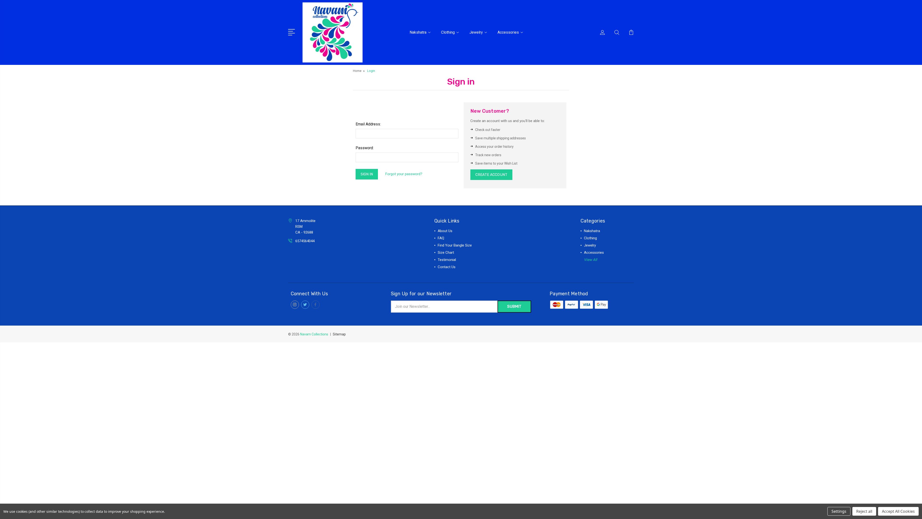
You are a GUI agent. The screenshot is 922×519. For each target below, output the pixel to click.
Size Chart (446, 252)
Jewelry (476, 32)
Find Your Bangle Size (455, 245)
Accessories (508, 32)
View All (590, 260)
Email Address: (368, 124)
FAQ (441, 238)
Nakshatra (418, 32)
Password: (365, 148)
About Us (445, 231)
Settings (838, 511)
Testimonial (447, 260)
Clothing (448, 32)
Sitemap (339, 334)
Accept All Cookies (898, 511)
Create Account (491, 175)
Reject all (864, 511)
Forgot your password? (403, 174)
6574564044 (305, 241)
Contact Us (446, 267)
